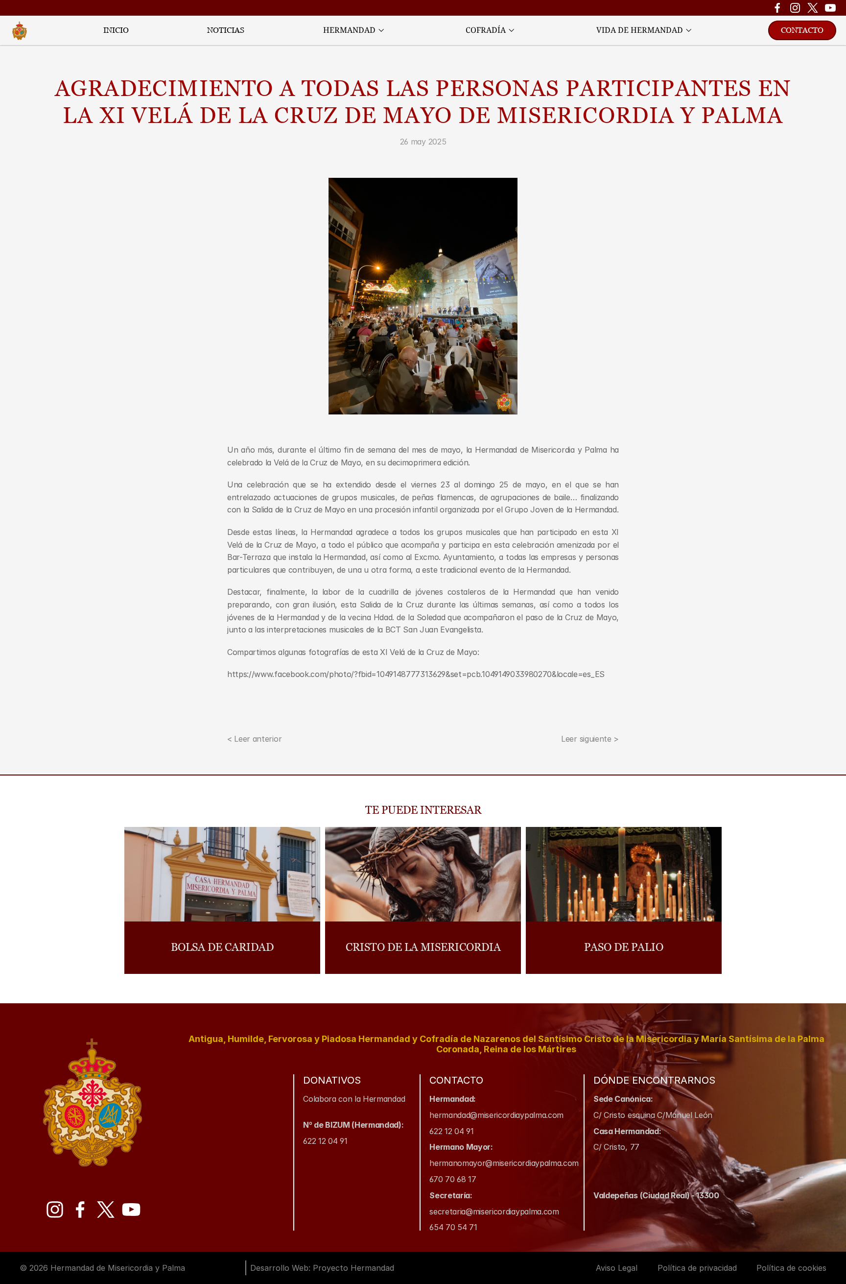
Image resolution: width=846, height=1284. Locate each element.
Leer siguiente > (590, 739)
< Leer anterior (254, 739)
